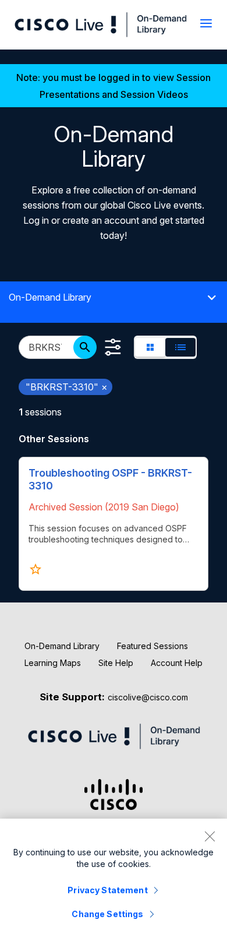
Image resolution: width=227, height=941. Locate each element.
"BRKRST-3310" (67, 387)
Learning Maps (52, 663)
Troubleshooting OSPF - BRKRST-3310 (110, 479)
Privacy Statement (107, 890)
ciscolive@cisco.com (148, 697)
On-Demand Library (62, 646)
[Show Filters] (113, 347)
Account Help (177, 663)
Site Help (115, 663)
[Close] (209, 836)
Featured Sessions (152, 646)
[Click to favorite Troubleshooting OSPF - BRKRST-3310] (35, 569)
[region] (113, 880)
